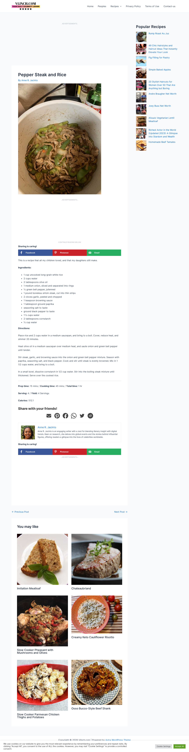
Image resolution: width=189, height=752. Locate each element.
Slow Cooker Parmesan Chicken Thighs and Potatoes (38, 716)
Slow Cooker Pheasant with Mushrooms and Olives (35, 651)
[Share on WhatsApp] (74, 415)
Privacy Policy (133, 6)
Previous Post (20, 512)
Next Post (120, 512)
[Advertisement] (69, 45)
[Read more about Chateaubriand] (96, 559)
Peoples (102, 6)
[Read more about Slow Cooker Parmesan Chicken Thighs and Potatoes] (42, 685)
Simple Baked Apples (160, 69)
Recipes (115, 6)
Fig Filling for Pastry (159, 57)
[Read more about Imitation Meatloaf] (42, 559)
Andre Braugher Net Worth (162, 93)
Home (90, 6)
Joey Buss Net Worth (160, 105)
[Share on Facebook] (65, 415)
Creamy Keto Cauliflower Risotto (92, 637)
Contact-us (169, 6)
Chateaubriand (81, 588)
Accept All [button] (179, 746)
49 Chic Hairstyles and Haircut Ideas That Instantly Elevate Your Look (163, 49)
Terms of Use (152, 6)
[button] (120, 6)
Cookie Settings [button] (163, 746)
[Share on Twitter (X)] (82, 415)
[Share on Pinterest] (57, 415)
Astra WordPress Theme (118, 740)
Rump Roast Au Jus (159, 33)
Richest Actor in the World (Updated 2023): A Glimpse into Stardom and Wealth (163, 133)
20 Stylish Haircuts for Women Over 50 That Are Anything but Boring (162, 85)
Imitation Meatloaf (29, 588)
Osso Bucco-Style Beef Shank (91, 708)
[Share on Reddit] (90, 415)
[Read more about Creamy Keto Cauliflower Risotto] (96, 614)
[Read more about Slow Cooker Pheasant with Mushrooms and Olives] (42, 620)
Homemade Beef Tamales (162, 142)
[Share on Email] (49, 415)
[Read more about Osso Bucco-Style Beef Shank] (96, 682)
